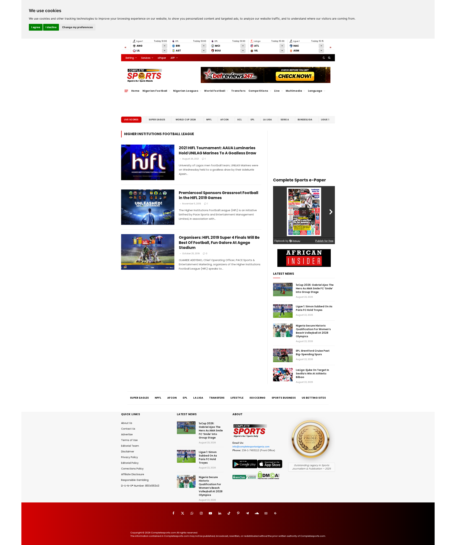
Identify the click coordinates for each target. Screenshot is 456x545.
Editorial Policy (130, 463)
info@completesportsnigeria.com (251, 446)
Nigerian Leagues (185, 91)
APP (172, 58)
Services (145, 58)
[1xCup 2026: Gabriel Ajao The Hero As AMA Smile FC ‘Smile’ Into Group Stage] (283, 289)
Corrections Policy (132, 468)
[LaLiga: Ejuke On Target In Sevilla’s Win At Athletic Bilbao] (283, 374)
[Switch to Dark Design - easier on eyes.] (324, 57)
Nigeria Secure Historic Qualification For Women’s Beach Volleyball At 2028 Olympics (313, 331)
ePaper (162, 58)
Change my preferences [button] (77, 27)
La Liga (267, 119)
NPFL (209, 119)
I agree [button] (35, 27)
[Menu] (126, 91)
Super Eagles (157, 119)
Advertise (127, 434)
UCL (239, 119)
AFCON (224, 119)
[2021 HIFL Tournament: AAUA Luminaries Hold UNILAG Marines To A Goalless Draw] (147, 162)
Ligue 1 (325, 119)
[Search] (328, 57)
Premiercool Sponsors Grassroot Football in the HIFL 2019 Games (218, 195)
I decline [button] (51, 27)
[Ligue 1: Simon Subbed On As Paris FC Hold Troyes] (283, 311)
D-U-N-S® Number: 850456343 (140, 485)
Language (315, 91)
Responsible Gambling (135, 480)
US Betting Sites (314, 398)
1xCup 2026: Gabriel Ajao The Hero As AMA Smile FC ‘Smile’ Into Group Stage (315, 288)
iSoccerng (258, 398)
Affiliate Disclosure (132, 474)
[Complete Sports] (145, 75)
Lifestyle (236, 398)
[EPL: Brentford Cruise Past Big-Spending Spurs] (283, 355)
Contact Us (128, 429)
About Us (126, 423)
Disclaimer (127, 451)
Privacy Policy (129, 457)
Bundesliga (305, 119)
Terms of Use (129, 440)
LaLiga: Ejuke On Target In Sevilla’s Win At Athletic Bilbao (312, 373)
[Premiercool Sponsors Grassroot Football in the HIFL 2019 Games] (147, 207)
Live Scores (131, 119)
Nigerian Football (154, 91)
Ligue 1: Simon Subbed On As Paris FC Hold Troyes (314, 308)
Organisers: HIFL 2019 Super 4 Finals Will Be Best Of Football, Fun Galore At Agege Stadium (219, 242)
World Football (214, 91)
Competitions (258, 91)
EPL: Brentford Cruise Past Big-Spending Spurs (313, 352)
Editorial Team (130, 446)
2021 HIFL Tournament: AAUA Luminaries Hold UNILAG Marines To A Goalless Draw (217, 150)
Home (135, 91)
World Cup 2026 (186, 119)
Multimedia (294, 91)
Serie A (285, 119)
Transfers (238, 91)
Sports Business (284, 398)
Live (277, 91)
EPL (252, 119)
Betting (130, 58)
